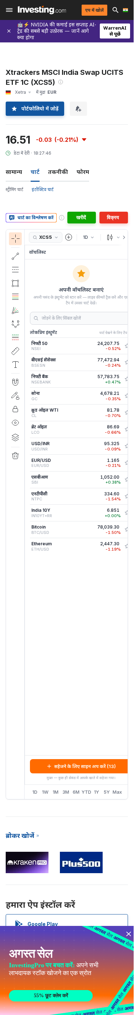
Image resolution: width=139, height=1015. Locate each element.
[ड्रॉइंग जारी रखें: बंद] (15, 395)
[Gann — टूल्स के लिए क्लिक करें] (15, 310)
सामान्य (14, 171)
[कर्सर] (15, 238)
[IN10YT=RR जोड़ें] (127, 513)
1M (55, 792)
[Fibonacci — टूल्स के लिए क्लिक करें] (15, 296)
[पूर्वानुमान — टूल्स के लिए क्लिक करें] (15, 337)
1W (45, 792)
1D (34, 792)
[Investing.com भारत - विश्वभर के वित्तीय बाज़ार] (42, 10)
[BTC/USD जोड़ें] (127, 530)
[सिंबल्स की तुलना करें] (68, 237)
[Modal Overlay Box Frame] (67, 970)
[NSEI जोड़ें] (127, 346)
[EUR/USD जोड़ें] (127, 463)
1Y (96, 792)
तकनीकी (58, 171)
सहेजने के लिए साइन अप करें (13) (85, 766)
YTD (86, 792)
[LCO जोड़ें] (127, 429)
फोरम (83, 171)
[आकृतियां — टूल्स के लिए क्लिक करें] (15, 283)
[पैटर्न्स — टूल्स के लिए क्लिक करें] (15, 324)
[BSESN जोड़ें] (127, 362)
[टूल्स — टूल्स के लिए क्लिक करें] (15, 351)
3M (65, 792)
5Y (107, 792)
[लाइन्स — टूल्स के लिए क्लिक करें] (15, 256)
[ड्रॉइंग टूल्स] (27, 514)
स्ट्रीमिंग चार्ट (14, 189)
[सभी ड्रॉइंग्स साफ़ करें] (15, 455)
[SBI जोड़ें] (127, 480)
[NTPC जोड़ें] (127, 496)
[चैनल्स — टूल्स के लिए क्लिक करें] (15, 269)
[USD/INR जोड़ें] (127, 446)
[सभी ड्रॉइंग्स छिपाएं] (15, 422)
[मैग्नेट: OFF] (15, 382)
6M (76, 792)
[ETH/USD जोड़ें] (127, 546)
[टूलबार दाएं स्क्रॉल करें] (123, 237)
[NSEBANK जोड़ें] (127, 379)
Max (117, 792)
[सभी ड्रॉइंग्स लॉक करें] (15, 409)
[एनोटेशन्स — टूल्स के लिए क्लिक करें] (15, 364)
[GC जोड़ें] (127, 396)
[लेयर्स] (15, 437)
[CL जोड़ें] (127, 413)
